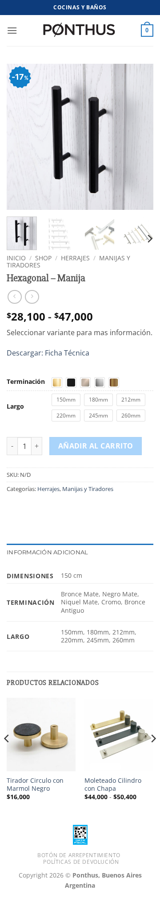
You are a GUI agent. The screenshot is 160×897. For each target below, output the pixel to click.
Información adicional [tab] (47, 552)
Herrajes (75, 258)
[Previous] (21, 136)
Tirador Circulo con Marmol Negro (35, 784)
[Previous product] (32, 297)
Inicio (16, 258)
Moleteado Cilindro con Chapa (112, 784)
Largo (15, 406)
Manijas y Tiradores (87, 489)
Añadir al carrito (95, 446)
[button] (12, 30)
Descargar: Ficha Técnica (48, 353)
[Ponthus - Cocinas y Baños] (80, 30)
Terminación (26, 381)
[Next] (139, 136)
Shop (43, 258)
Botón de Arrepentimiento (78, 855)
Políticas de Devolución (81, 862)
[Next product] (14, 297)
